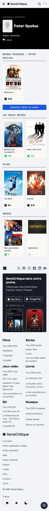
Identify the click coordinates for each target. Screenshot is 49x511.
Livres (30, 366)
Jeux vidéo (10, 366)
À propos (7, 441)
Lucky (29, 353)
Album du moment (35, 424)
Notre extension (11, 450)
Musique (32, 402)
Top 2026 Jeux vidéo (10, 373)
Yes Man (8, 199)
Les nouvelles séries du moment (36, 359)
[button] (45, 4)
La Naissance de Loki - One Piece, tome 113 (11, 418)
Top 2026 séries (34, 345)
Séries (30, 340)
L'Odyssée (8, 355)
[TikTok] (34, 269)
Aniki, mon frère (34, 149)
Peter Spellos (20, 17)
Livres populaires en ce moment (36, 394)
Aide (5, 455)
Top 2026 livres (33, 372)
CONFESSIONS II (34, 413)
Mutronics (8, 92)
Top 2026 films (10, 346)
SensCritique (8, 17)
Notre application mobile (15, 445)
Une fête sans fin (11, 411)
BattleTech (33, 248)
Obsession (8, 350)
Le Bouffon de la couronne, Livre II (35, 385)
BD (5, 402)
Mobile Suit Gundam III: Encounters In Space (10, 150)
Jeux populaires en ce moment (12, 395)
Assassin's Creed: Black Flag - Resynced (11, 386)
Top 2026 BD (9, 407)
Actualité (7, 360)
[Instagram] (29, 269)
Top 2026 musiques (35, 408)
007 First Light (10, 378)
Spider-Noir (31, 349)
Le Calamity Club (34, 378)
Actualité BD (9, 426)
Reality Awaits (32, 419)
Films (6, 340)
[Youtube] (44, 269)
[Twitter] (18, 269)
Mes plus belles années (11, 249)
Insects (30, 199)
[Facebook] (23, 269)
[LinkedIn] (39, 269)
